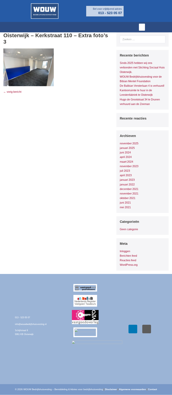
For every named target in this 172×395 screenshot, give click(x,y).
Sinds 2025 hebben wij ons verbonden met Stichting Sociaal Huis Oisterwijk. (142, 67)
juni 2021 (125, 202)
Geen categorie (129, 229)
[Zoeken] (161, 39)
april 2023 (126, 175)
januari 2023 (127, 179)
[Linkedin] (132, 329)
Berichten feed (128, 255)
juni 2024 (125, 152)
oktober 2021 (127, 198)
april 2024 (126, 157)
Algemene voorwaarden (132, 389)
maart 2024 (126, 161)
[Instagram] (146, 329)
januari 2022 (127, 184)
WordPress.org (129, 264)
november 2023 (129, 166)
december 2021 (129, 189)
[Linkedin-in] (167, 27)
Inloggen (125, 251)
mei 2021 (125, 207)
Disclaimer (111, 389)
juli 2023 (125, 170)
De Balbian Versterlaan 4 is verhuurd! (142, 85)
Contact (152, 389)
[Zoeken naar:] (142, 39)
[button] (142, 27)
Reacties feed (128, 260)
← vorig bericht (12, 91)
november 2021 (129, 193)
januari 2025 (127, 148)
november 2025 (129, 143)
